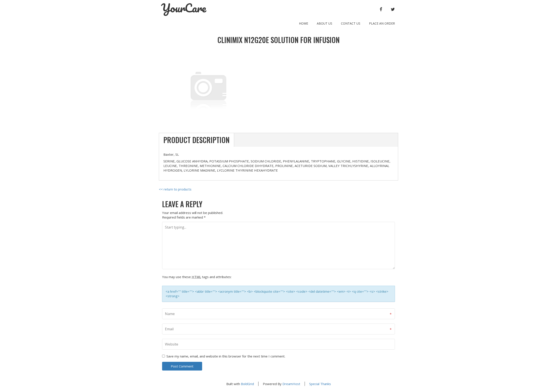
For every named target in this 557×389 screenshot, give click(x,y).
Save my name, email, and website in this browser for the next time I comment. (225, 356)
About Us (324, 23)
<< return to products (175, 189)
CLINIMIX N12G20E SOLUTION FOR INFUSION (278, 40)
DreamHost (291, 384)
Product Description (196, 140)
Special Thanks (320, 384)
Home (303, 23)
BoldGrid (247, 384)
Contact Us (350, 23)
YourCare (183, 8)
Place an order (382, 23)
